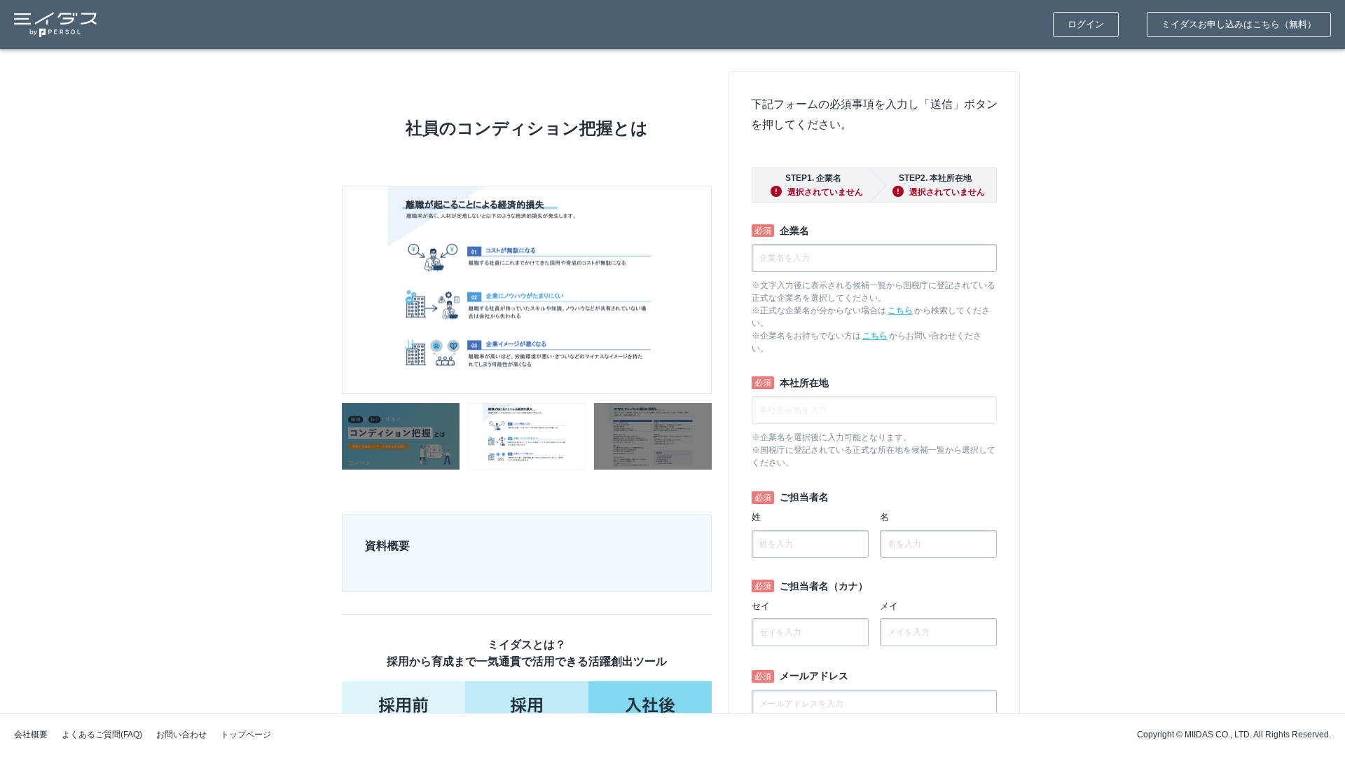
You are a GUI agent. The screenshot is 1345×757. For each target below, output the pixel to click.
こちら (900, 310)
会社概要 (31, 734)
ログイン (1086, 24)
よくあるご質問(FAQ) (102, 734)
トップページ (246, 734)
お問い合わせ (181, 734)
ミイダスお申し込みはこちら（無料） (1238, 24)
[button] (401, 436)
